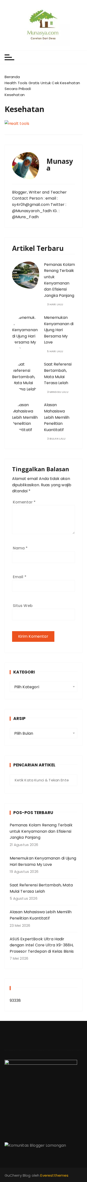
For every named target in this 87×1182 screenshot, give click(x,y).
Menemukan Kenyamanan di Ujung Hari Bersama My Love (58, 330)
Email (19, 577)
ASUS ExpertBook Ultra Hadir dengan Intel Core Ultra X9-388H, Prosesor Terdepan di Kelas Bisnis (42, 945)
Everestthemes (54, 1175)
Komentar (24, 502)
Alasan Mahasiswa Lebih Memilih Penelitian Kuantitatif (56, 417)
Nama (20, 548)
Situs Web (23, 605)
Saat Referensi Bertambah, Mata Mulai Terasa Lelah (41, 888)
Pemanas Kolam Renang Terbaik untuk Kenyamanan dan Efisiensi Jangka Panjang (41, 831)
